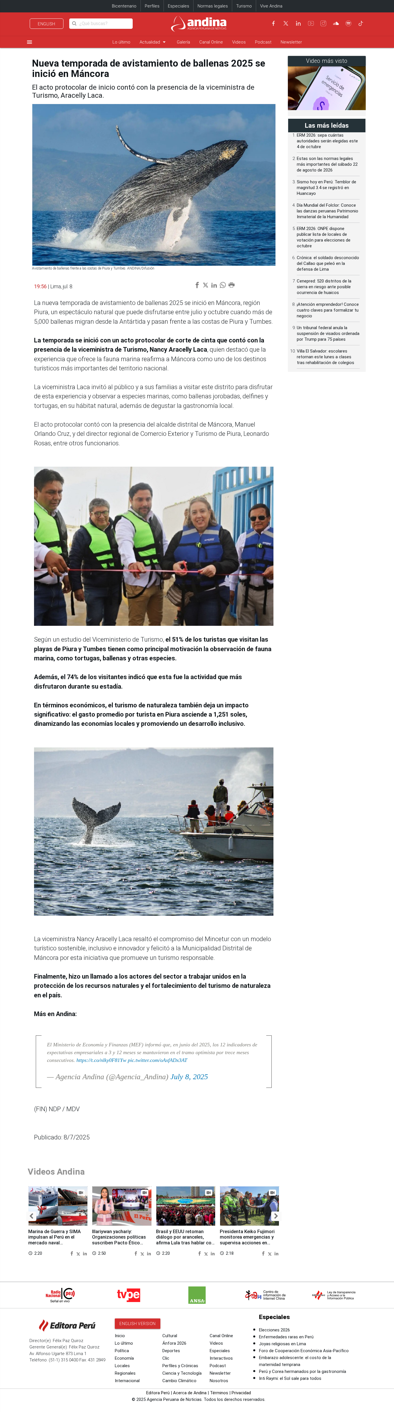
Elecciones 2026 (274, 1330)
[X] (286, 23)
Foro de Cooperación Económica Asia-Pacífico (304, 1350)
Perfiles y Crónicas (180, 1365)
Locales (122, 1365)
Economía (124, 1358)
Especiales (178, 6)
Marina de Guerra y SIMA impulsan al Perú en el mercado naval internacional (54, 1240)
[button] (31, 1216)
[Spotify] (348, 23)
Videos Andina (56, 1172)
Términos (219, 1392)
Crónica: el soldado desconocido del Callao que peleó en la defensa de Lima (328, 263)
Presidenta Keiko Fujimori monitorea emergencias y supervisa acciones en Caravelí (247, 1240)
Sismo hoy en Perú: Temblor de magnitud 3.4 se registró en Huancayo (326, 187)
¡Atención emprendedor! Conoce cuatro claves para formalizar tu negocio (328, 310)
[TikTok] (361, 23)
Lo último (121, 42)
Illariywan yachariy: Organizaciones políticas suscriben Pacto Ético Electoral (119, 1240)
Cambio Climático (179, 1380)
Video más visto (327, 61)
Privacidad (241, 1392)
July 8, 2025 (189, 1077)
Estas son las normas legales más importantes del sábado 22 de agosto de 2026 (327, 164)
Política (122, 1350)
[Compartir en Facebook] (72, 1253)
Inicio (120, 1335)
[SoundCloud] (336, 23)
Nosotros (219, 1380)
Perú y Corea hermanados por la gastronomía (302, 1371)
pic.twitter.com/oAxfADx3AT (157, 1060)
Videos (239, 42)
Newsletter (291, 42)
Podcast (263, 42)
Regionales (125, 1373)
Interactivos (221, 1358)
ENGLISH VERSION (137, 1323)
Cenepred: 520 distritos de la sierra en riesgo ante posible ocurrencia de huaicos (324, 286)
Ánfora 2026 (174, 1343)
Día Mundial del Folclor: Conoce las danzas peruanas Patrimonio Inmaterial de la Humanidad (327, 211)
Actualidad (154, 42)
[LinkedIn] (298, 23)
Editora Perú (158, 1392)
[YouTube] (311, 23)
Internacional (127, 1380)
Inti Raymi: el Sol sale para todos (290, 1378)
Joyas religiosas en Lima (282, 1343)
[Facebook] (273, 23)
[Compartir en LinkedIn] (85, 1253)
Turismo (244, 6)
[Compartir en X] (79, 1253)
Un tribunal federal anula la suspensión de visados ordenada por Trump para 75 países (328, 333)
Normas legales (213, 6)
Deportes (171, 1350)
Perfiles (152, 6)
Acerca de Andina (190, 1392)
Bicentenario (124, 6)
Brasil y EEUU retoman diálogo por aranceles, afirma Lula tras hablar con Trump (185, 1240)
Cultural (169, 1335)
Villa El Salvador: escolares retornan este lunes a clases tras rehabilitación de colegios (325, 356)
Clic (165, 1358)
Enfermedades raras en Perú (286, 1336)
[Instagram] (323, 23)
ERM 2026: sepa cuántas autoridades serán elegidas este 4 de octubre (327, 141)
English (46, 24)
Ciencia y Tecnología (182, 1373)
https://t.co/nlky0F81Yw (101, 1060)
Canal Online (211, 42)
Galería (183, 42)
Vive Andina (271, 6)
